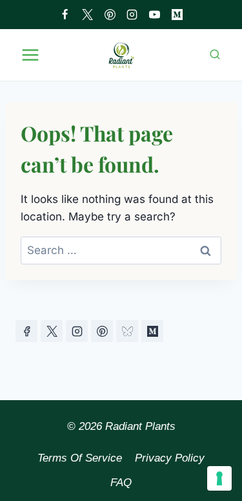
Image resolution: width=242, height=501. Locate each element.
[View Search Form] (215, 55)
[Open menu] (30, 54)
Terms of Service (79, 458)
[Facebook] (65, 15)
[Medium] (177, 15)
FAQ (121, 482)
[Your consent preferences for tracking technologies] (219, 478)
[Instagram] (132, 15)
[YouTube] (155, 15)
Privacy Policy (170, 458)
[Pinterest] (110, 15)
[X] (87, 15)
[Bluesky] (127, 331)
